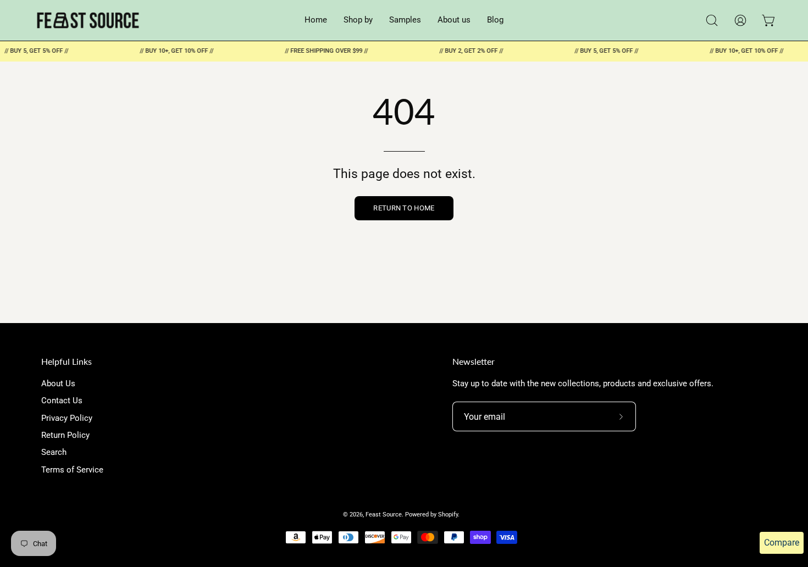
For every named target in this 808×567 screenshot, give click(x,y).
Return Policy (65, 435)
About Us (58, 383)
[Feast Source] (88, 20)
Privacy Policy (66, 418)
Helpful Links (66, 361)
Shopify (448, 514)
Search (54, 453)
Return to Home (403, 208)
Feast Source (384, 514)
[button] (711, 20)
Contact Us (61, 401)
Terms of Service (72, 470)
